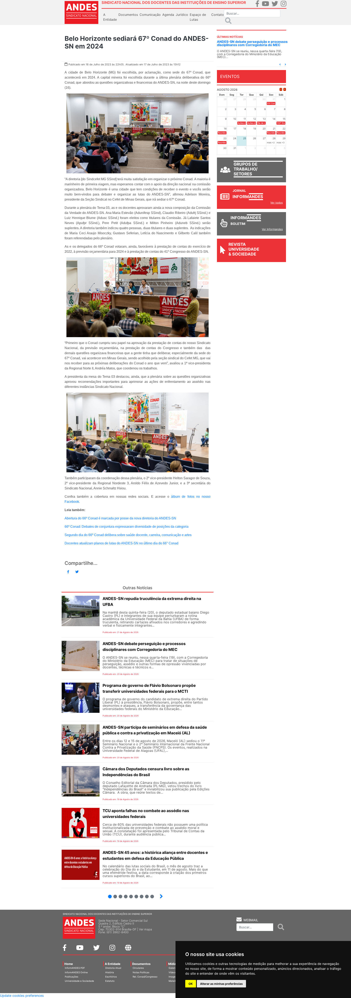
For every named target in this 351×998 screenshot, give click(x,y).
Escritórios (111, 976)
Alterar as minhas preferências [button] (221, 983)
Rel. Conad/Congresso (145, 976)
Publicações (71, 976)
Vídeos (172, 972)
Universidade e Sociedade (79, 981)
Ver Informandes (272, 229)
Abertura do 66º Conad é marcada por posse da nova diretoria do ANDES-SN (120, 518)
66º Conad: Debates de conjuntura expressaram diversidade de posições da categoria (126, 526)
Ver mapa (145, 929)
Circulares (138, 968)
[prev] (281, 89)
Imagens (173, 976)
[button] (280, 64)
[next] (284, 89)
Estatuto (110, 981)
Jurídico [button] (182, 15)
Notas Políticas (141, 972)
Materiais (174, 981)
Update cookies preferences (22, 996)
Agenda (168, 15)
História (109, 972)
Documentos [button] (128, 15)
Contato (217, 15)
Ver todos (276, 202)
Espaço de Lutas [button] (198, 17)
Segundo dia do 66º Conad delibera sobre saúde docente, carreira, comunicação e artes (128, 535)
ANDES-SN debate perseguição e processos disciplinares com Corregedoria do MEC (252, 43)
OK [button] (190, 983)
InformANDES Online (76, 972)
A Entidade (112, 964)
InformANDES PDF (75, 968)
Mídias (173, 964)
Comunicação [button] (150, 15)
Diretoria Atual (113, 968)
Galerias (173, 968)
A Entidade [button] (110, 17)
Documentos (141, 964)
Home (68, 964)
